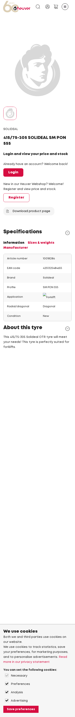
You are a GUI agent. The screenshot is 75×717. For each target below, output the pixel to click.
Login (13, 172)
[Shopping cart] (55, 6)
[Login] (47, 6)
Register (16, 197)
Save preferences (21, 709)
